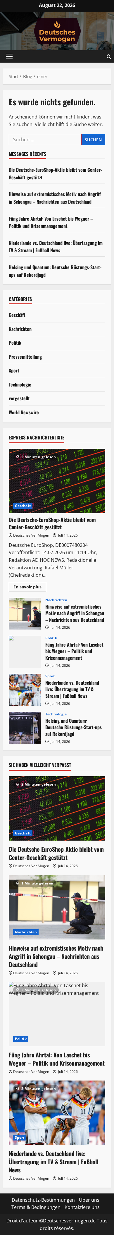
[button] (9, 56)
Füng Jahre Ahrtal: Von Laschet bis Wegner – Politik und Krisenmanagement (51, 222)
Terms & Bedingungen (36, 1207)
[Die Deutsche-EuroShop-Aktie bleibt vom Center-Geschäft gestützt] (57, 481)
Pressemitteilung (25, 356)
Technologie (20, 384)
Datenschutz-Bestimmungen (43, 1200)
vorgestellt (19, 398)
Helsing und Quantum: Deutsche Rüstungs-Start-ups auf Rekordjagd (25, 728)
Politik (15, 342)
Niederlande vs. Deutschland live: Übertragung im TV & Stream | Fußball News (56, 246)
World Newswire (24, 412)
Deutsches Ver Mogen (31, 535)
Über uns (89, 1200)
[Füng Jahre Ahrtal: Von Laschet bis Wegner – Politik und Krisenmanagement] (57, 1014)
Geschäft (17, 314)
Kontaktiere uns (82, 1207)
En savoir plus (29, 588)
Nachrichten (20, 328)
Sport (14, 370)
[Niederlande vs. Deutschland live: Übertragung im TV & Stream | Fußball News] (57, 1113)
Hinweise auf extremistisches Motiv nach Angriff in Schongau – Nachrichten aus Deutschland (55, 197)
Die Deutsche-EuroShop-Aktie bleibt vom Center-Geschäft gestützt (52, 523)
